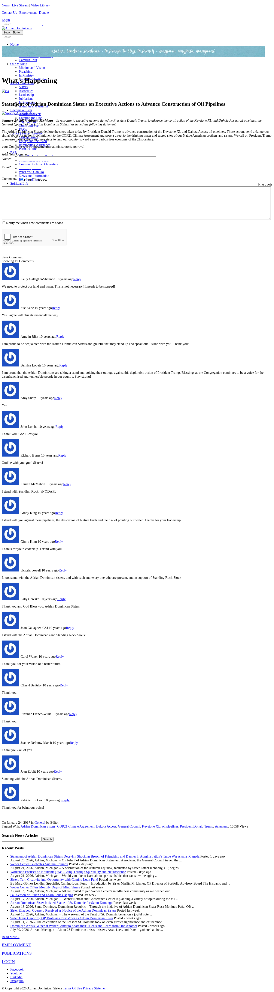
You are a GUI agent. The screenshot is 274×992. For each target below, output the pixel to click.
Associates (26, 91)
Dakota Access (106, 826)
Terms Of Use (72, 988)
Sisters (23, 87)
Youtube (16, 973)
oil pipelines (170, 826)
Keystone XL (151, 826)
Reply (77, 279)
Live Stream (20, 5)
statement (221, 826)
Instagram (17, 981)
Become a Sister (21, 110)
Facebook (17, 969)
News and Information (34, 176)
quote (268, 184)
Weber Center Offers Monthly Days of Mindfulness (45, 887)
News (6, 5)
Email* (6, 167)
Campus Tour (28, 60)
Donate (44, 12)
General (39, 822)
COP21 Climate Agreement (75, 826)
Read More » (10, 937)
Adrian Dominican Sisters (38, 826)
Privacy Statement (95, 988)
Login (6, 20)
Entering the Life (30, 118)
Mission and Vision (32, 67)
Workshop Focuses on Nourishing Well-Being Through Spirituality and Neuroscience (68, 872)
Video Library (40, 5)
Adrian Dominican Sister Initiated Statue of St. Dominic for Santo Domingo (61, 903)
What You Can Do (31, 172)
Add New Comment (15, 154)
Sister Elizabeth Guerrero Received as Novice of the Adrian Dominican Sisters (63, 910)
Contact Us (9, 12)
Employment (28, 12)
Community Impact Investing (38, 164)
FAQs (23, 129)
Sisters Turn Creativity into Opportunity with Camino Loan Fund (54, 879)
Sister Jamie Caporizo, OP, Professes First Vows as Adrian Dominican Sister (61, 918)
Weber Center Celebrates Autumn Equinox (39, 864)
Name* (7, 159)
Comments (9, 179)
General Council (129, 826)
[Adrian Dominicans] (17, 28)
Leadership (26, 94)
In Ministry (26, 75)
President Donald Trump (196, 826)
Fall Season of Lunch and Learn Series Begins (41, 895)
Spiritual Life (19, 183)
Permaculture (28, 149)
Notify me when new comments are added (34, 223)
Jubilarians (26, 98)
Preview (41, 180)
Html (27, 180)
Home (14, 44)
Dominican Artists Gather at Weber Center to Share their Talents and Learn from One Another (73, 926)
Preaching (25, 71)
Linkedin (16, 977)
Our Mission (18, 64)
